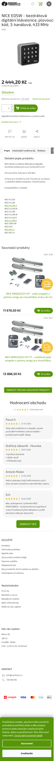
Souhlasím (27, 753)
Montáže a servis (9, 595)
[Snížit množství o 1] (12, 110)
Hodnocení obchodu (28, 402)
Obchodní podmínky (11, 549)
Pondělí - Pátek (8, 642)
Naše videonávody (10, 602)
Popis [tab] (7, 150)
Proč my (5, 591)
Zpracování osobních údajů (28, 735)
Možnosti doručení (41, 99)
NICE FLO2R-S (11, 205)
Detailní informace (10, 122)
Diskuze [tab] (41, 150)
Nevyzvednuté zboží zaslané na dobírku (20, 569)
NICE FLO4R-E (11, 220)
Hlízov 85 (6, 634)
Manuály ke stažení (10, 599)
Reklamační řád (9, 565)
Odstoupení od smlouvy (13, 573)
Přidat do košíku (28, 108)
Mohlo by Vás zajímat (11, 606)
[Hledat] (33, 4)
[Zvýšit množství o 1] (12, 106)
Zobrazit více (28, 524)
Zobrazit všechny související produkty (28, 390)
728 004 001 (11, 679)
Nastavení (27, 743)
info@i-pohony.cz (14, 675)
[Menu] (49, 4)
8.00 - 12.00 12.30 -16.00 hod (14, 646)
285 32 (4, 638)
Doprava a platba (9, 561)
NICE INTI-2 (9, 229)
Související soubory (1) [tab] (23, 150)
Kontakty (6, 545)
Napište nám (7, 553)
